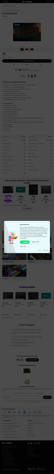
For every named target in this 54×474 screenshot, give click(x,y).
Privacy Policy (45, 250)
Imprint (39, 250)
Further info (23, 246)
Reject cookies (35, 242)
